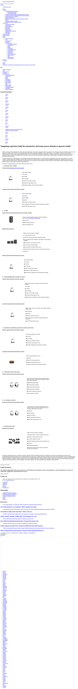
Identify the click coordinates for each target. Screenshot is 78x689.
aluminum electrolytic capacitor (17, 168)
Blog (4, 37)
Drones (9, 47)
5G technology (11, 58)
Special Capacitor (6, 35)
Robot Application (8, 26)
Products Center (6, 34)
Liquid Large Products (12, 12)
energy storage (10, 55)
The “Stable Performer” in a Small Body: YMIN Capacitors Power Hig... (18, 507)
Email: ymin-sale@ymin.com (8, 1)
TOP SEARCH (32, 532)
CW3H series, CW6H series (34, 218)
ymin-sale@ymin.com (10, 480)
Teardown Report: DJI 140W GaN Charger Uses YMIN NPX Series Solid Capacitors (21, 525)
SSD (9, 56)
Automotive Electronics (9, 24)
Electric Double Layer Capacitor (11, 16)
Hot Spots (7, 41)
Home (4, 9)
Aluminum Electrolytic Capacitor (9, 492)
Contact (4, 59)
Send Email (2, 535)
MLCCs (7, 19)
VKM (6, 127)
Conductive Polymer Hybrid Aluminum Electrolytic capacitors (17, 15)
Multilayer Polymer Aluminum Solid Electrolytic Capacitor (16, 18)
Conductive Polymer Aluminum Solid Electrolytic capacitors (17, 14)
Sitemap (20, 532)
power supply (10, 51)
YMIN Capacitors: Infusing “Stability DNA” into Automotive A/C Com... (18, 516)
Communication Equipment (10, 30)
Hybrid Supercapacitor (9, 17)
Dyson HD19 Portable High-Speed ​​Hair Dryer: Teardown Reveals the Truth (19, 521)
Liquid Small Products (12, 13)
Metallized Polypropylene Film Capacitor (13, 22)
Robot (9, 46)
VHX (6, 140)
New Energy (7, 28)
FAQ (6, 39)
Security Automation (12, 53)
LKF (6, 120)
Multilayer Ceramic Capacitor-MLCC (10, 493)
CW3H (6, 105)
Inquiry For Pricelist (4, 473)
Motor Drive (7, 32)
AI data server (10, 45)
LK (6, 124)
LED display (10, 48)
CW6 (6, 108)
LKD (6, 101)
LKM (6, 117)
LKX (6, 114)
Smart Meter (7, 33)
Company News (8, 43)
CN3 (6, 133)
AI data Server (8, 25)
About (4, 36)
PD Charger (7, 27)
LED (6, 95)
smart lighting (10, 50)
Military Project (8, 29)
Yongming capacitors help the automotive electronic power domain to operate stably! (19, 64)
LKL (6, 111)
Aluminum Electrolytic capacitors (11, 11)
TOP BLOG (25, 532)
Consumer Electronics (12, 49)
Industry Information (9, 38)
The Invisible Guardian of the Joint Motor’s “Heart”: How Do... (16, 511)
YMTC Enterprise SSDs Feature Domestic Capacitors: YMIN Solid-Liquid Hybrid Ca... (22, 530)
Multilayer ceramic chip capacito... (12, 130)
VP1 (6, 143)
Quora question (8, 40)
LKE (6, 98)
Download (5, 60)
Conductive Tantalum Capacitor (11, 21)
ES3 (6, 136)
